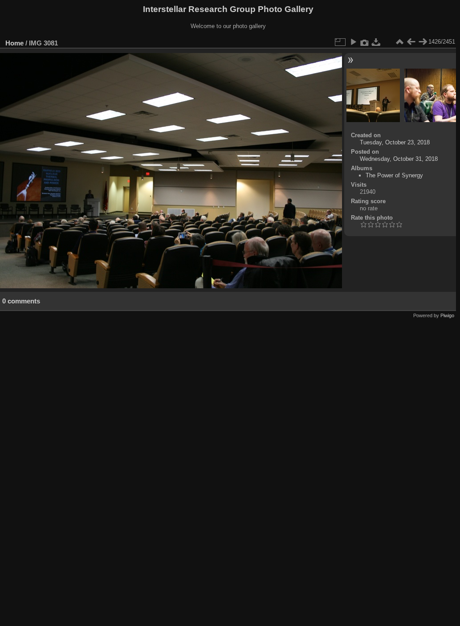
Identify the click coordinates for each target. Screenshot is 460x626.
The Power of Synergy (394, 175)
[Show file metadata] (364, 42)
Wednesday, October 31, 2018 (399, 158)
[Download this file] (376, 42)
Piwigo (447, 315)
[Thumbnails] (399, 42)
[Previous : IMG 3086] (411, 42)
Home (14, 43)
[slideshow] (353, 42)
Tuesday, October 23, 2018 (395, 142)
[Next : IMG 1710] (422, 42)
